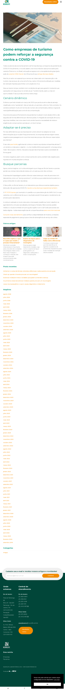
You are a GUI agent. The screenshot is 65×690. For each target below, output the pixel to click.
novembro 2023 (8, 400)
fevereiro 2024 (7, 391)
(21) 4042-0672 (23, 606)
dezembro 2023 (8, 397)
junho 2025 (6, 339)
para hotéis (14, 144)
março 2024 (7, 387)
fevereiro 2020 (7, 539)
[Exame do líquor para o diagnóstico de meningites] (32, 232)
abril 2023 (6, 423)
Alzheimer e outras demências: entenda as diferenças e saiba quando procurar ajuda (29, 271)
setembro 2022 (8, 446)
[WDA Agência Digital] (14, 671)
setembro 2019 (8, 542)
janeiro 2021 (7, 510)
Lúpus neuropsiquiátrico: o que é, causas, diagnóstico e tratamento (24, 284)
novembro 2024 (8, 362)
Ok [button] (47, 684)
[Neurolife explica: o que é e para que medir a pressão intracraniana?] (12, 232)
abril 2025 (6, 345)
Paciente (6, 659)
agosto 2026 (7, 294)
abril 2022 (6, 462)
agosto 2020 (7, 520)
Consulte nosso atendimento (13, 215)
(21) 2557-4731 (22, 604)
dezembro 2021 (8, 475)
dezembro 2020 (8, 513)
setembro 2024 (8, 368)
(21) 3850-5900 (23, 596)
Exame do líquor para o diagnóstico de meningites (31, 241)
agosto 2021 (7, 487)
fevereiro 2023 (7, 429)
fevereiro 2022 (7, 468)
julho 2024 (6, 375)
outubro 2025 (7, 326)
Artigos (5, 552)
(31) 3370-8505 (23, 614)
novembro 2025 (8, 323)
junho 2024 (6, 378)
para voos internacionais (52, 210)
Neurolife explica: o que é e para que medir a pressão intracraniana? (12, 241)
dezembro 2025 (8, 320)
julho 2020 (6, 523)
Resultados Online (25, 630)
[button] (8, 688)
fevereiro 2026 (7, 313)
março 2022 (7, 465)
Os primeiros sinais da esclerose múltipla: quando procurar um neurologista (27, 281)
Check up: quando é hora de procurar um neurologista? (20, 274)
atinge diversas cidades (45, 74)
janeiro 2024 (7, 394)
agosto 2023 (7, 410)
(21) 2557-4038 (23, 601)
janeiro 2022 (7, 471)
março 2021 (6, 504)
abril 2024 (6, 384)
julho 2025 (6, 336)
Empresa (6, 657)
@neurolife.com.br (28, 623)
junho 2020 (6, 526)
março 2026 (7, 310)
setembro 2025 (8, 329)
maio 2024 (6, 381)
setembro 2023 (8, 407)
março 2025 (7, 349)
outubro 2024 (7, 365)
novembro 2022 (8, 439)
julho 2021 (6, 491)
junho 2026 (6, 300)
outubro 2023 (7, 404)
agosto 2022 (7, 449)
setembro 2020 (8, 516)
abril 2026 (6, 307)
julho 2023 (6, 413)
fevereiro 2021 (7, 507)
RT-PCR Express (10, 192)
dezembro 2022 (8, 436)
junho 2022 (6, 455)
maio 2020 (6, 529)
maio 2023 (6, 420)
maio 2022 (6, 458)
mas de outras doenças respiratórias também (42, 188)
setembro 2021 (8, 484)
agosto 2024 (7, 371)
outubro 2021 (7, 481)
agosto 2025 (7, 333)
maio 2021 (6, 497)
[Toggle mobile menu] (61, 2)
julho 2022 (6, 452)
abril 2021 (6, 500)
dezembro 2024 (8, 358)
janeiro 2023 (7, 433)
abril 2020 (6, 533)
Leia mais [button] (57, 679)
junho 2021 (6, 494)
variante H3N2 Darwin (16, 74)
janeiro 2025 (7, 355)
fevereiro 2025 (7, 352)
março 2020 (7, 536)
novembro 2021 (8, 478)
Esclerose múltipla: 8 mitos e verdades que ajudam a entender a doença (25, 277)
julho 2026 (6, 297)
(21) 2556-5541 (22, 599)
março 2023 (7, 426)
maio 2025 (6, 342)
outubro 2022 (7, 442)
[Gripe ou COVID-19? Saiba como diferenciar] (52, 232)
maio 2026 (6, 304)
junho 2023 (6, 417)
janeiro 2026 (7, 316)
